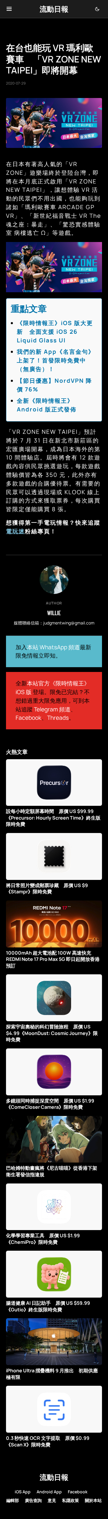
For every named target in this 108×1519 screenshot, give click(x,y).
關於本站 (93, 1500)
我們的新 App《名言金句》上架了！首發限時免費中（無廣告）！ (55, 360)
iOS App (23, 1491)
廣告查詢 (33, 1500)
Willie (54, 612)
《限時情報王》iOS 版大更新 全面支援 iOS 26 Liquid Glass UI (55, 331)
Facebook (28, 718)
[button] (9, 9)
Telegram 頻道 (52, 709)
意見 (52, 1500)
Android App (49, 1491)
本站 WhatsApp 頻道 (53, 647)
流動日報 (54, 8)
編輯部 (12, 1500)
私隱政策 (70, 1500)
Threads (58, 718)
